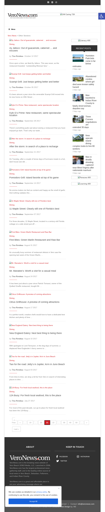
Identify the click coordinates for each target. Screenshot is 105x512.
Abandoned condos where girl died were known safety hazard (84, 81)
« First (13, 421)
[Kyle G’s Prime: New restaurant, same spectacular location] (35, 106)
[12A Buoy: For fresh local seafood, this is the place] (32, 388)
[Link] (78, 58)
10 (30, 423)
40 (70, 423)
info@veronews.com (86, 504)
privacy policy (41, 492)
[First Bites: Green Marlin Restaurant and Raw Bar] (31, 233)
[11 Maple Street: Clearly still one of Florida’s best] (31, 201)
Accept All (33, 501)
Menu (13, 29)
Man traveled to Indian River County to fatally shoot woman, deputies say (85, 102)
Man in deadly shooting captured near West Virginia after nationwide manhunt (84, 163)
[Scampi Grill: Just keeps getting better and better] (31, 74)
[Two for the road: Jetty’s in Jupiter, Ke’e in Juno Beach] (33, 357)
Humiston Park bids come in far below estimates (84, 61)
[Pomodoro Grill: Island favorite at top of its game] (31, 170)
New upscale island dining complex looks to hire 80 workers (84, 142)
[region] (33, 496)
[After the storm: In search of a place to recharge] (31, 139)
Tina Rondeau (17, 56)
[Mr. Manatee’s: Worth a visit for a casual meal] (30, 264)
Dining (11, 44)
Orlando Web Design (61, 507)
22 (53, 423)
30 (64, 423)
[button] (101, 16)
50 (76, 423)
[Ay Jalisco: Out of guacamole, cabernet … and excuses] (34, 41)
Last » (16, 429)
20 (41, 423)
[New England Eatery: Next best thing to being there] (32, 326)
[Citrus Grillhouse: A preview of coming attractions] (31, 295)
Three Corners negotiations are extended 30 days (85, 122)
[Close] (58, 488)
